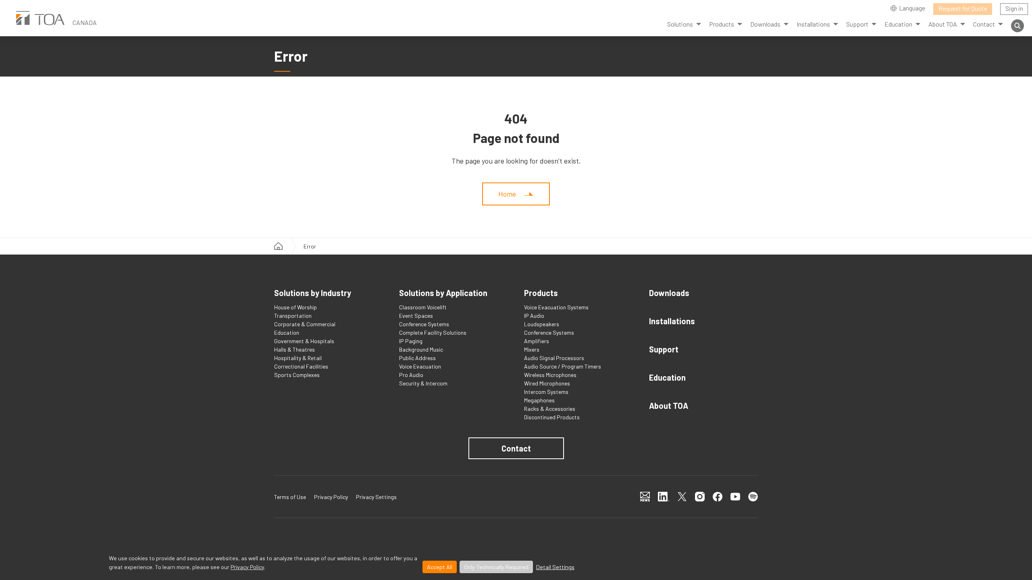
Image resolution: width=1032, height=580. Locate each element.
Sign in (1014, 8)
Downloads (669, 293)
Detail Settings (555, 566)
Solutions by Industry (312, 293)
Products (721, 24)
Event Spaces (416, 315)
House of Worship (295, 307)
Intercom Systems (546, 391)
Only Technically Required (496, 566)
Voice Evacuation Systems (556, 307)
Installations (672, 321)
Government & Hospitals (304, 341)
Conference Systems (424, 324)
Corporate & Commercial (304, 324)
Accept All (439, 566)
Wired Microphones (547, 383)
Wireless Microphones (550, 374)
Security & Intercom (423, 383)
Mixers (531, 349)
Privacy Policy (247, 566)
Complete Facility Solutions (432, 332)
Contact (516, 448)
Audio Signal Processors (554, 357)
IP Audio (534, 315)
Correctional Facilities (301, 366)
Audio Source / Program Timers (562, 366)
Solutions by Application (443, 293)
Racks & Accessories (549, 408)
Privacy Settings (376, 496)
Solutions (680, 24)
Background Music (421, 349)
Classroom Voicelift (423, 307)
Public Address (417, 357)
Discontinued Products (552, 417)
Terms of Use (290, 496)
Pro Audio (411, 374)
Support (663, 349)
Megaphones (539, 400)
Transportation (293, 315)
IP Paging (410, 341)
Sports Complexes (297, 374)
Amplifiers (536, 341)
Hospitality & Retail (298, 357)
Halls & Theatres (294, 349)
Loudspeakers (541, 324)
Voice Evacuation (420, 366)
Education (286, 332)
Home (507, 193)
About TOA (668, 405)
